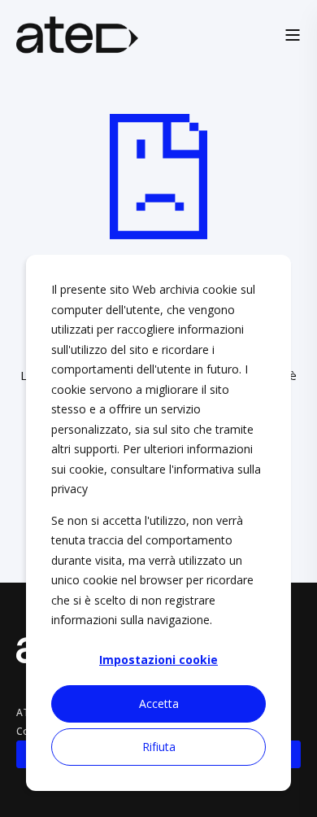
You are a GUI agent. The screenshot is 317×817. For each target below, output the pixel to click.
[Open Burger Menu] (292, 35)
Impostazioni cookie (158, 659)
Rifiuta (159, 746)
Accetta (159, 703)
